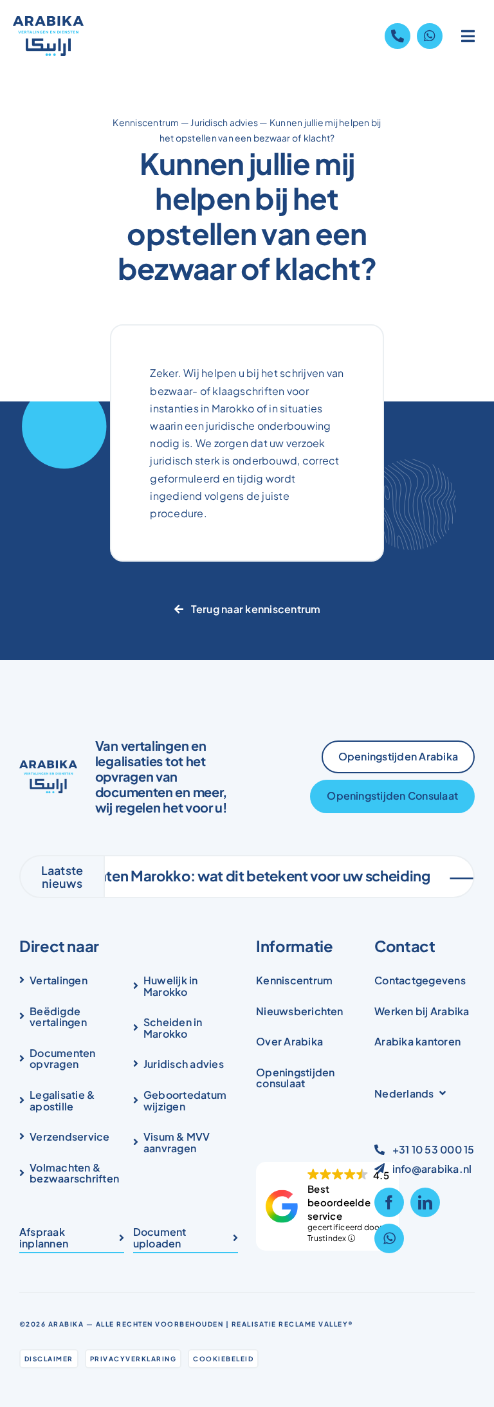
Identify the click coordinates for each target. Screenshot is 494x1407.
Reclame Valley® (316, 1324)
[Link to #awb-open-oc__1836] (468, 36)
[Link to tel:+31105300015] (397, 36)
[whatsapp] (389, 1238)
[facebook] (389, 1202)
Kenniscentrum (146, 122)
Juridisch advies (224, 122)
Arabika (66, 1324)
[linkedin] (425, 1202)
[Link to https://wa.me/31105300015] (430, 36)
